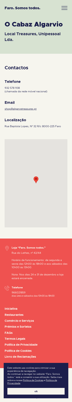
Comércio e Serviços (19, 321)
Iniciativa (11, 309)
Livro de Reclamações (20, 357)
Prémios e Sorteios (18, 327)
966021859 (18, 292)
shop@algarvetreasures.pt (21, 108)
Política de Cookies (33, 380)
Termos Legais (15, 339)
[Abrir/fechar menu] (64, 8)
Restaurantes (14, 315)
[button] (36, 180)
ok (36, 391)
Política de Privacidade (21, 345)
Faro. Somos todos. (22, 8)
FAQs (9, 333)
